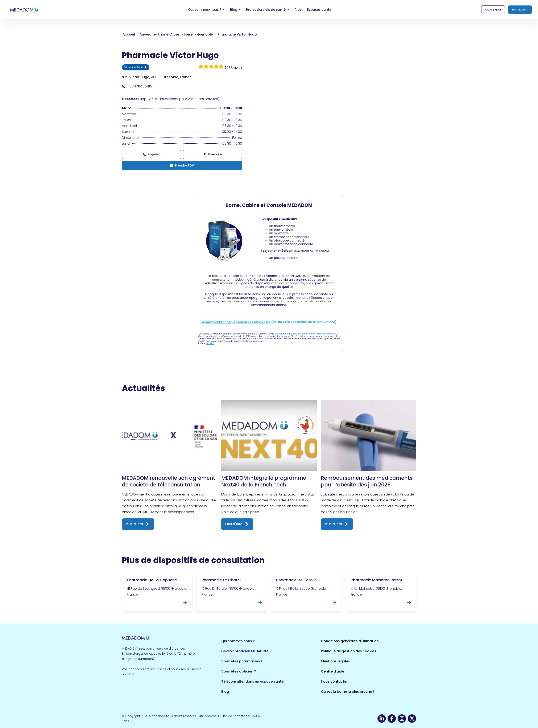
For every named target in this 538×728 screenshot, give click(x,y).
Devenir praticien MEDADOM (244, 651)
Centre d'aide (332, 671)
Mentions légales (335, 661)
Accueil (129, 34)
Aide (298, 9)
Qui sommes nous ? (238, 641)
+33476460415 (139, 86)
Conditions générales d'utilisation (350, 641)
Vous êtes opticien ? (238, 671)
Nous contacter (334, 681)
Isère (188, 34)
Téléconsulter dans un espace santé (252, 681)
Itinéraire (215, 154)
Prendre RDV (184, 165)
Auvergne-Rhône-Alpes (160, 34)
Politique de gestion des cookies (348, 651)
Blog (225, 691)
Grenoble (205, 34)
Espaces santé (319, 9)
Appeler (154, 154)
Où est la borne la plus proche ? (348, 691)
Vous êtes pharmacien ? (242, 661)
